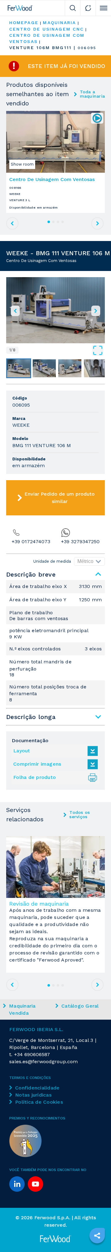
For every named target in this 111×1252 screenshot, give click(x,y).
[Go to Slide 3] (69, 368)
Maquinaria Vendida (22, 1009)
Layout (21, 751)
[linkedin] (17, 1184)
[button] (55, 310)
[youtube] (35, 1184)
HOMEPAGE (24, 22)
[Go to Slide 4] (95, 368)
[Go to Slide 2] (44, 368)
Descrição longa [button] (31, 717)
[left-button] (15, 311)
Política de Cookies (39, 1102)
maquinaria (59, 22)
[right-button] (95, 311)
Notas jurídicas (33, 1095)
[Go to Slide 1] (18, 368)
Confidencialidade (37, 1088)
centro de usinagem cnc (46, 29)
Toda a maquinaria (92, 94)
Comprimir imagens (37, 764)
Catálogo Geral (80, 1006)
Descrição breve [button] (31, 574)
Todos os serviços (79, 814)
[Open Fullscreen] (61, 350)
